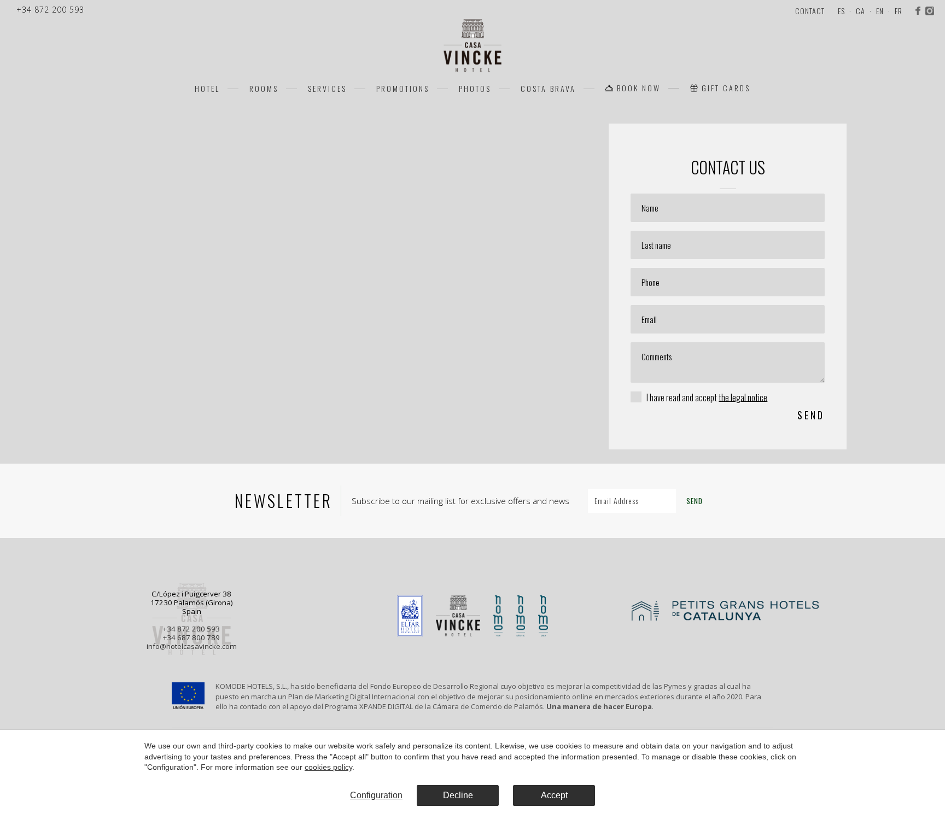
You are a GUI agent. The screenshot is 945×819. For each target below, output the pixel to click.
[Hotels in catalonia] (753, 617)
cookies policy (328, 767)
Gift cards (726, 88)
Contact (810, 10)
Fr (898, 10)
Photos (475, 88)
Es (841, 10)
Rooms (263, 88)
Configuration (376, 795)
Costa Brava (548, 88)
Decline (458, 795)
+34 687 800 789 (191, 637)
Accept (554, 795)
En (880, 10)
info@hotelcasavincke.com (192, 646)
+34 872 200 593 (191, 629)
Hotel (207, 88)
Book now (639, 88)
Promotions (402, 88)
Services (327, 88)
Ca (860, 10)
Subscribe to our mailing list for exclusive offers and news (460, 501)
